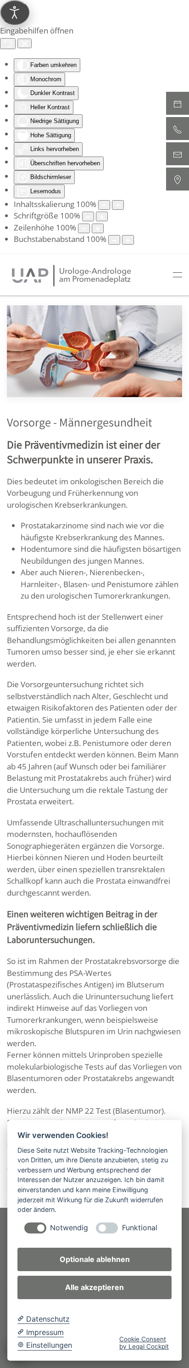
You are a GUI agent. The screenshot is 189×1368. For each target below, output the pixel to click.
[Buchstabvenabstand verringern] (114, 240)
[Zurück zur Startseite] (71, 275)
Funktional (139, 1227)
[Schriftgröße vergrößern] (102, 216)
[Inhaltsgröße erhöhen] (118, 205)
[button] (177, 275)
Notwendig (69, 1227)
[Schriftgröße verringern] (88, 216)
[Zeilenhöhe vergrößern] (98, 228)
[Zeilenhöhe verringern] (84, 228)
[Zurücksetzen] (8, 43)
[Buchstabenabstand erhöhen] (128, 240)
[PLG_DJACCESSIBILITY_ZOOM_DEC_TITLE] (104, 205)
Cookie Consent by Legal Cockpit (144, 1342)
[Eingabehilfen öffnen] (14, 12)
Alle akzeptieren (94, 1287)
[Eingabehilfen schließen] (24, 44)
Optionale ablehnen (95, 1259)
